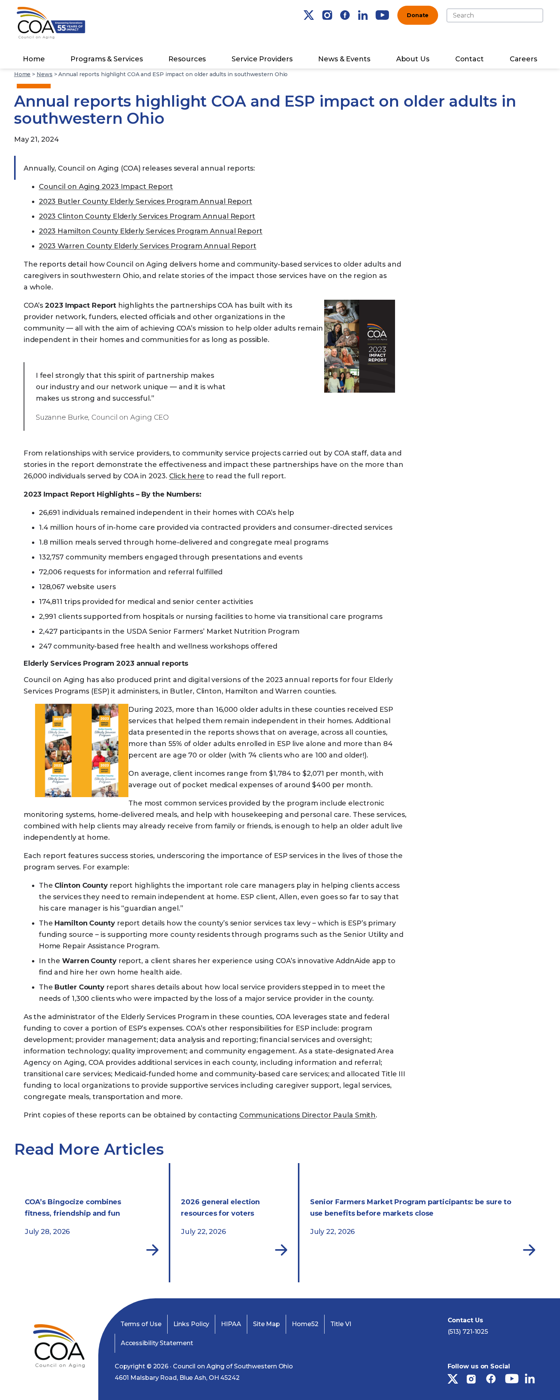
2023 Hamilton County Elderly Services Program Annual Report (150, 231)
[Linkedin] (363, 15)
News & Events (344, 59)
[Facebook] (345, 15)
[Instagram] (327, 15)
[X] (309, 15)
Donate (418, 15)
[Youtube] (382, 15)
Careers (523, 59)
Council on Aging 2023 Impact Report (106, 186)
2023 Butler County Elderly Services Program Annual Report (145, 201)
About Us (412, 59)
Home (34, 59)
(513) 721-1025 (468, 1331)
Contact (469, 59)
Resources (187, 59)
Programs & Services (106, 59)
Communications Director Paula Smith (307, 1115)
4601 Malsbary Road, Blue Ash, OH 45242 (177, 1377)
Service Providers (262, 59)
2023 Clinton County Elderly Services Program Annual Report (147, 216)
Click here (187, 476)
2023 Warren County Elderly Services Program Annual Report (147, 246)
